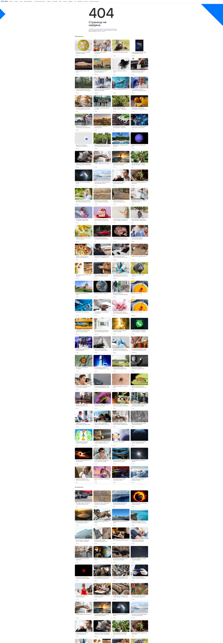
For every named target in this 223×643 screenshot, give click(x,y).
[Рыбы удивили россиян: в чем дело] (83, 67)
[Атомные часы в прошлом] (121, 438)
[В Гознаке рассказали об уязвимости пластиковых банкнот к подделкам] (121, 493)
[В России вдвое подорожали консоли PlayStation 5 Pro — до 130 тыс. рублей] (102, 363)
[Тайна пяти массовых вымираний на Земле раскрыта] (139, 610)
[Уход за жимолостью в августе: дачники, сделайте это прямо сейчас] (139, 159)
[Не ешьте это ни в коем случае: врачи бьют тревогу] (83, 48)
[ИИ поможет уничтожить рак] (83, 308)
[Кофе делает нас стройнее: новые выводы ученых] (121, 178)
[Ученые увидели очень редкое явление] (139, 456)
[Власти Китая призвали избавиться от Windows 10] (83, 141)
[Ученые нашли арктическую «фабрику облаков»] (139, 475)
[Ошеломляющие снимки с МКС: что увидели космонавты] (139, 48)
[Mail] (2, 1)
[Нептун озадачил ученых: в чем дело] (139, 141)
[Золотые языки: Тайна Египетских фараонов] (83, 271)
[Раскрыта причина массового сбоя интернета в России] (121, 456)
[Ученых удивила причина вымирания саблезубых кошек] (121, 363)
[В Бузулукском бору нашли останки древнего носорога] (83, 586)
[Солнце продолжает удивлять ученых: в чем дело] (121, 326)
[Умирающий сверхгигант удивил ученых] (121, 629)
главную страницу (101, 31)
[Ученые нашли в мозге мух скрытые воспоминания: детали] (139, 382)
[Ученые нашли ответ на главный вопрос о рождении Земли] (139, 438)
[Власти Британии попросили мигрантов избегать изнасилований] (102, 67)
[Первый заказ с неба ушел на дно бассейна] (121, 141)
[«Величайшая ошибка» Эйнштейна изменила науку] (139, 363)
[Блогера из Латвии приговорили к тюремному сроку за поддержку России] (83, 159)
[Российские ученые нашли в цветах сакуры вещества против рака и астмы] (121, 308)
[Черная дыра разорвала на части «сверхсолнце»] (83, 456)
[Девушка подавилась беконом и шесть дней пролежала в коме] (102, 326)
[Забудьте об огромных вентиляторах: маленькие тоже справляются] (83, 419)
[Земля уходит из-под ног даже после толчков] (102, 512)
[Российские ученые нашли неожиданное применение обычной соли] (83, 215)
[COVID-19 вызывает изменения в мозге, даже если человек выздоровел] (102, 456)
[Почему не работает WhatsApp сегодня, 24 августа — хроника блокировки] (139, 326)
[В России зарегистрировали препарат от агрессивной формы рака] (121, 345)
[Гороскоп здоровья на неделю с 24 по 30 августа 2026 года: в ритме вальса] (139, 549)
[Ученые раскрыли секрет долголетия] (102, 48)
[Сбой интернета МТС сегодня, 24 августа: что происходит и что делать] (102, 271)
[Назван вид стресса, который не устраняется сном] (139, 196)
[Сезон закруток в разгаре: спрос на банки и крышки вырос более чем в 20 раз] (139, 345)
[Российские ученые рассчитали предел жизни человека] (121, 159)
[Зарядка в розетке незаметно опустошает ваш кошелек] (139, 67)
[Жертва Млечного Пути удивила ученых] (83, 178)
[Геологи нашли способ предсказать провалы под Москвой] (121, 196)
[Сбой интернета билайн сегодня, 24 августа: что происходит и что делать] (102, 252)
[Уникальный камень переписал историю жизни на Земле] (83, 629)
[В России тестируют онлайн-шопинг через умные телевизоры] (121, 400)
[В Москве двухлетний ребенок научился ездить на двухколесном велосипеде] (139, 215)
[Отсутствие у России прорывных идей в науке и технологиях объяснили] (139, 122)
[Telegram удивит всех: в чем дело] (102, 159)
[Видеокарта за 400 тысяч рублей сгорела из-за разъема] (102, 400)
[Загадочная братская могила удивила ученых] (102, 122)
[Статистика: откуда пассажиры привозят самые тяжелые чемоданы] (83, 326)
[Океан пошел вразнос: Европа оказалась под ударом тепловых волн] (139, 629)
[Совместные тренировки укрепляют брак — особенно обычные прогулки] (139, 493)
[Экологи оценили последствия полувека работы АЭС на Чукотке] (83, 85)
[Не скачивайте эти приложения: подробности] (102, 308)
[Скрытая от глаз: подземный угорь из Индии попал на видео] (102, 196)
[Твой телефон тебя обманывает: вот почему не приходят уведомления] (83, 382)
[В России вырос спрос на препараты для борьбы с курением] (139, 234)
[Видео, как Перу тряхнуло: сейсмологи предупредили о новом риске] (102, 345)
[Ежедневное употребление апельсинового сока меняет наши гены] (139, 104)
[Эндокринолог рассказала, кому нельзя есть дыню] (83, 234)
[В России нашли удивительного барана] (102, 629)
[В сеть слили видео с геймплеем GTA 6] (102, 475)
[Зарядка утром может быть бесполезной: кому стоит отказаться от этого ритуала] (83, 400)
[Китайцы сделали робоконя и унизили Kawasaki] (83, 345)
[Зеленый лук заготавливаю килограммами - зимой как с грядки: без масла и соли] (121, 122)
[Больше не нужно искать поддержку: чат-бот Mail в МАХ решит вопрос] (139, 586)
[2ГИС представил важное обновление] (139, 512)
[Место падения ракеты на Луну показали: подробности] (139, 419)
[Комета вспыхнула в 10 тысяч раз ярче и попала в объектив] (102, 549)
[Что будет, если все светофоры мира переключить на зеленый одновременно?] (83, 512)
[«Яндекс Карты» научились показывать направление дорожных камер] (83, 438)
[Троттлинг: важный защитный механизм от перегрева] (102, 530)
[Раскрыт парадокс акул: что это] (121, 85)
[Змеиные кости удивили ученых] (139, 252)
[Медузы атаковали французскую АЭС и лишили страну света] (121, 567)
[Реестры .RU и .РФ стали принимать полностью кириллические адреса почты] (139, 567)
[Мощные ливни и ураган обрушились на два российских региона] (83, 122)
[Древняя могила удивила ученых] (121, 48)
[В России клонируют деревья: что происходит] (139, 178)
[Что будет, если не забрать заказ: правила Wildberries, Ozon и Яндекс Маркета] (102, 438)
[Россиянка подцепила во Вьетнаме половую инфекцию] (121, 586)
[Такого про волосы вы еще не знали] (121, 67)
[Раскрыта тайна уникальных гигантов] (139, 271)
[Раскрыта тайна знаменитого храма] (83, 289)
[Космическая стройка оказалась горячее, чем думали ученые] (139, 530)
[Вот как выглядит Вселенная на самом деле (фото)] (121, 549)
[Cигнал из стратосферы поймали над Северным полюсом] (102, 178)
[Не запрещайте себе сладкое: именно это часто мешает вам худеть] (102, 215)
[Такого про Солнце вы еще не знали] (102, 567)
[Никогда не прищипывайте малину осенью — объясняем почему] (121, 104)
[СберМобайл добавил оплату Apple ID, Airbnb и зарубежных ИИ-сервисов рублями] (121, 419)
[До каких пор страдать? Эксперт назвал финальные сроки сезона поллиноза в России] (83, 196)
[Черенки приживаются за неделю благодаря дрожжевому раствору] (102, 141)
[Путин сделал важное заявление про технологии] (121, 530)
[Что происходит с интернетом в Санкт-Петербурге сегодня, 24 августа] (121, 215)
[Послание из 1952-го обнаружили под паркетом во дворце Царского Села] (102, 610)
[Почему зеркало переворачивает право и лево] (102, 586)
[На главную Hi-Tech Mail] (5, 1)
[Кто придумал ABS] (102, 493)
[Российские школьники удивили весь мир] (102, 104)
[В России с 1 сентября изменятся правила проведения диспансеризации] (102, 85)
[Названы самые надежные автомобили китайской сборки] (102, 234)
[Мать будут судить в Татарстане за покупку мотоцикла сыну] (83, 610)
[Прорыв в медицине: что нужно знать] (121, 382)
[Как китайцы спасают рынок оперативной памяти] (121, 475)
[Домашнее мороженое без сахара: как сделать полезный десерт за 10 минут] (83, 475)
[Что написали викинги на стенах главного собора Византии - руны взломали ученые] (102, 382)
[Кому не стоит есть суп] (139, 289)
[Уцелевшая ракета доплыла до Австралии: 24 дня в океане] (121, 610)
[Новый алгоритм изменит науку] (83, 530)
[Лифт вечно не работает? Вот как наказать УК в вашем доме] (121, 512)
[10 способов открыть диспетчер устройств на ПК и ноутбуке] (139, 400)
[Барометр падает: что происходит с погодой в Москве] (121, 289)
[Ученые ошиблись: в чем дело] (102, 289)
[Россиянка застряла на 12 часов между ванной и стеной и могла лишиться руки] (121, 271)
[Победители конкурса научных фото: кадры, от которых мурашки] (83, 549)
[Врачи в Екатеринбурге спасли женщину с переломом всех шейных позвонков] (83, 493)
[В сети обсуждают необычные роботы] (83, 567)
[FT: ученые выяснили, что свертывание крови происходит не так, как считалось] (139, 85)
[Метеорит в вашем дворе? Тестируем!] (83, 363)
